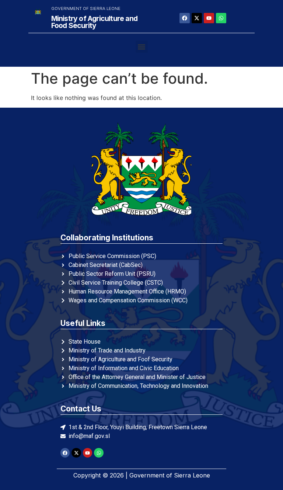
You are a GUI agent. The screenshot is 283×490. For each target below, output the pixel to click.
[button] (142, 47)
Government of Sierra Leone (85, 8)
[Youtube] (209, 18)
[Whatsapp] (221, 18)
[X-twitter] (197, 18)
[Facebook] (184, 18)
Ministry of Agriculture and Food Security (94, 22)
